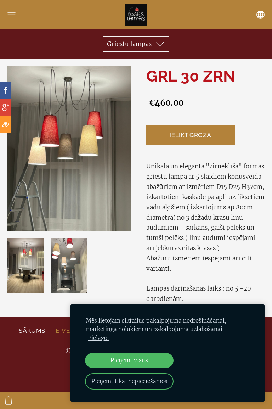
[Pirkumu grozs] (8, 400)
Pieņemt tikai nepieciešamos (129, 381)
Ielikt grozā (190, 135)
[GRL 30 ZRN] (25, 265)
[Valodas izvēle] (260, 14)
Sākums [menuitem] (32, 330)
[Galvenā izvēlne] (11, 14)
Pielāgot (98, 338)
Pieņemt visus (129, 360)
